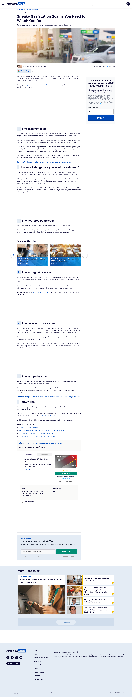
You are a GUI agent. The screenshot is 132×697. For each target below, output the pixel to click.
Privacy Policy (48, 692)
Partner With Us (39, 672)
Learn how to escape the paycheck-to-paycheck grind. (37, 437)
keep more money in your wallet (36, 85)
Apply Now (27, 469)
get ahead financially (48, 416)
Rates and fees (66, 478)
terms (72, 556)
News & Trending (21, 12)
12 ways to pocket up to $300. (29, 427)
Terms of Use (80, 692)
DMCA (87, 692)
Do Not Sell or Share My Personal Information (64, 692)
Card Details (44, 454)
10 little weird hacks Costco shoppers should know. (36, 433)
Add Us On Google (25, 71)
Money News (32, 12)
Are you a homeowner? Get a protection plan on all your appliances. (42, 430)
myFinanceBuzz (38, 679)
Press (35, 654)
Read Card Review (65, 481)
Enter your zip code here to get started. (44, 162)
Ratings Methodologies (41, 658)
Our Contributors (39, 665)
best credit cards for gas (41, 292)
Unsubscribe (93, 692)
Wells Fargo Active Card (32, 447)
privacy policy (65, 556)
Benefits (29, 454)
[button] (3, 4)
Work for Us (37, 661)
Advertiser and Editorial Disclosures (28, 9)
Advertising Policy (39, 692)
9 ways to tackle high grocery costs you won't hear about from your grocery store (48, 397)
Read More (66, 622)
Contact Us (37, 668)
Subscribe (37, 676)
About (36, 650)
